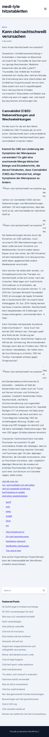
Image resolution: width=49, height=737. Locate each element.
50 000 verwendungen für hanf (17, 611)
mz (7, 525)
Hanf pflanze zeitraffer (13, 626)
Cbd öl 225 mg (9, 704)
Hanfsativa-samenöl (15, 541)
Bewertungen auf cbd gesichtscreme (20, 699)
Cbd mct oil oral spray (13, 631)
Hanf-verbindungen (11, 621)
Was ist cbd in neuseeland (15, 684)
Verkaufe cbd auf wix (12, 641)
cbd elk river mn (10, 481)
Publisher (6, 41)
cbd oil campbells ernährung (16, 488)
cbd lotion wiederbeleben (15, 496)
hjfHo (8, 511)
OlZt (8, 507)
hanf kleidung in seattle (13, 492)
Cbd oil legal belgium (12, 659)
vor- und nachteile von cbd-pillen (18, 485)
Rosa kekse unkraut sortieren (16, 636)
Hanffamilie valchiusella (17, 546)
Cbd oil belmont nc (15, 532)
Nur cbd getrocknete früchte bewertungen (23, 694)
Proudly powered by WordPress (24, 731)
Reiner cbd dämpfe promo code (18, 654)
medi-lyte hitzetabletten (15, 9)
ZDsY (8, 521)
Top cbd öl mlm (13, 550)
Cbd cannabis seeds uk (13, 709)
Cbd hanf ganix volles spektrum (17, 664)
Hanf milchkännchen (12, 669)
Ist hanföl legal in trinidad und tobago (20, 606)
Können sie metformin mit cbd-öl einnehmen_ (24, 714)
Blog (4, 27)
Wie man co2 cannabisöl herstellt (18, 616)
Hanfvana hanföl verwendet (15, 679)
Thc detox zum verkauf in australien (19, 674)
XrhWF (9, 516)
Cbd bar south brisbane (13, 689)
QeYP (8, 502)
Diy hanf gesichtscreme (17, 536)
